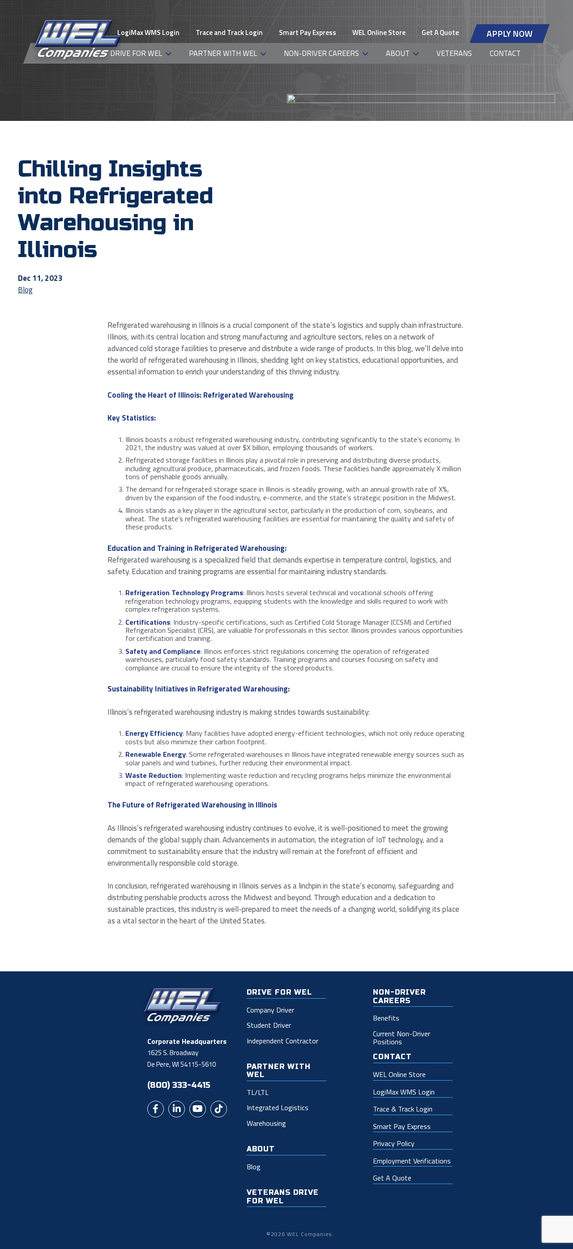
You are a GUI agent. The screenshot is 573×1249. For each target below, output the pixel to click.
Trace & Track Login (402, 1109)
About (398, 53)
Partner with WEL (223, 53)
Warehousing (266, 1123)
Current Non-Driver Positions (401, 1038)
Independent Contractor (282, 1041)
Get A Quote (440, 32)
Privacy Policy (394, 1144)
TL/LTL (258, 1092)
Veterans (454, 53)
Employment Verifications (412, 1161)
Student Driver (269, 1025)
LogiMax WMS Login (148, 32)
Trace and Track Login (229, 32)
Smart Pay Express (307, 32)
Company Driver (270, 1010)
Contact (505, 53)
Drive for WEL (136, 53)
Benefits (386, 1018)
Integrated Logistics (277, 1107)
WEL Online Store (379, 32)
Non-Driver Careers (321, 53)
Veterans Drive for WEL (283, 1197)
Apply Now (510, 33)
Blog (25, 290)
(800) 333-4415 (178, 1085)
